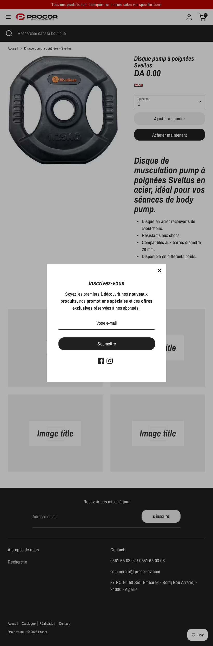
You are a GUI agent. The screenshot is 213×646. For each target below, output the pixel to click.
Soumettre (106, 344)
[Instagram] (109, 361)
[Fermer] (159, 270)
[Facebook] (101, 361)
